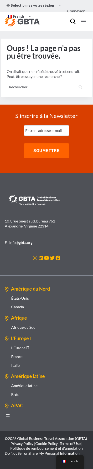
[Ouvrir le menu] (83, 21)
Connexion (76, 11)
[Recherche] (73, 21)
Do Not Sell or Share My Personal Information (42, 453)
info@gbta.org (20, 242)
